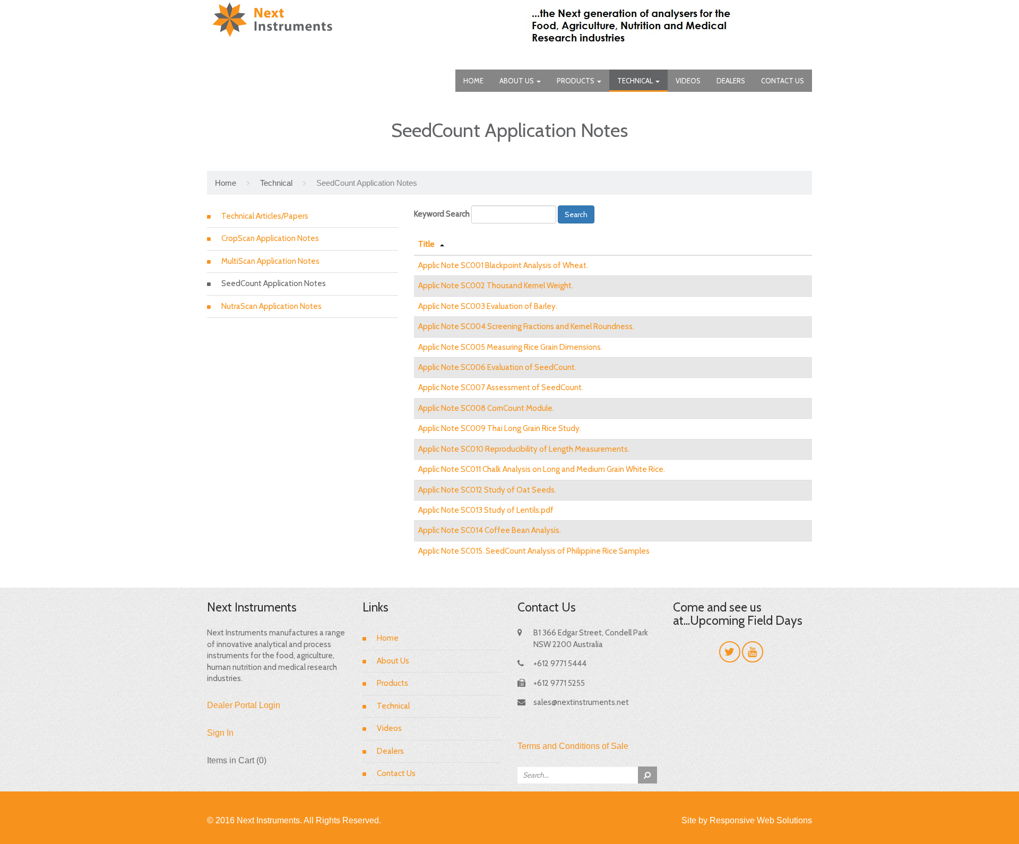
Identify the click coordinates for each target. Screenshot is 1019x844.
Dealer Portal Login (243, 705)
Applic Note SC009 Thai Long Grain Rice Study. (499, 428)
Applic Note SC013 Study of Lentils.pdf (486, 510)
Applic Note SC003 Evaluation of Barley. (487, 306)
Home (473, 80)
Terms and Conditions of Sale (572, 746)
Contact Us (782, 80)
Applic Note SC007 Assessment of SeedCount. (500, 387)
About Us (517, 80)
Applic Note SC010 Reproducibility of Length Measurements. (523, 449)
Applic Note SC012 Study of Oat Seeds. (487, 490)
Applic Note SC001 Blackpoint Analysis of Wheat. (503, 265)
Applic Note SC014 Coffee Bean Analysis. (489, 530)
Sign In (220, 732)
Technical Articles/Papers (264, 216)
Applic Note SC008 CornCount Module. (486, 408)
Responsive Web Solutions (761, 820)
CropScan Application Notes (270, 238)
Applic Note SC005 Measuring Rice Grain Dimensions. (510, 347)
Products (576, 80)
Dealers (730, 80)
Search (576, 214)
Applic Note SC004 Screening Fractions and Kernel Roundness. (526, 326)
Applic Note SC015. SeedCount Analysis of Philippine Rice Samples (534, 551)
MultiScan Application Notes (270, 261)
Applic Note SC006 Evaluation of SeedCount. (497, 367)
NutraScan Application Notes (271, 306)
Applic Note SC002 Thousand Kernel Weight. (495, 285)
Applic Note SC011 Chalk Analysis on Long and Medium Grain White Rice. (541, 469)
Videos (688, 80)
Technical (635, 80)
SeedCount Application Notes (273, 283)
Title (426, 244)
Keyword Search (442, 214)
